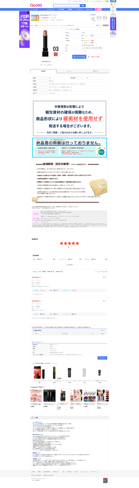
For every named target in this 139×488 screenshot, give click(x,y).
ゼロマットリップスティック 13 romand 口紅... (84, 380)
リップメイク (62, 25)
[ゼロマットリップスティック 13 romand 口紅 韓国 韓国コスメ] (84, 372)
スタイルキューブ (45, 15)
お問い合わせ (102, 357)
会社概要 (33, 471)
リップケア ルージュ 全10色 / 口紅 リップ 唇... (54, 380)
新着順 (44, 271)
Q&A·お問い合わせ (59, 20)
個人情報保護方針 (46, 471)
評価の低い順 (59, 271)
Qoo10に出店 (97, 1)
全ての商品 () (45, 17)
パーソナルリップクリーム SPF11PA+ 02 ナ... (39, 380)
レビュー (69, 71)
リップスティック (70, 25)
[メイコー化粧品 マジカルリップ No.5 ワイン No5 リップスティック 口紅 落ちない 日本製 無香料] (99, 372)
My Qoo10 (75, 1)
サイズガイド (113, 16)
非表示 (104, 330)
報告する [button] (50, 64)
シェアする (44, 64)
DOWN (114, 36)
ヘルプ (91, 1)
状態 (36, 333)
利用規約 (39, 471)
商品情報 (43, 71)
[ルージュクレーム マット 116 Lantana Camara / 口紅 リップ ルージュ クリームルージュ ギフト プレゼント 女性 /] (69, 372)
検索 (83, 5)
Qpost (87, 1)
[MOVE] (98, 9)
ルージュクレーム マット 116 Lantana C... (69, 380)
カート (113, 8)
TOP (112, 36)
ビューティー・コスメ (44, 25)
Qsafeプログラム (94, 471)
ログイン (70, 1)
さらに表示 (69, 264)
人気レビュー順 (37, 271)
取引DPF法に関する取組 (36, 475)
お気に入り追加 (95, 56)
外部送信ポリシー (56, 471)
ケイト (66, 29)
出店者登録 (69, 471)
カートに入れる (80, 56)
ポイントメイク (54, 25)
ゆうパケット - (89, 40)
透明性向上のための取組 (48, 475)
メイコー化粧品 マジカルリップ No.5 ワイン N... (99, 380)
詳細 (92, 35)
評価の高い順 (50, 271)
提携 (63, 471)
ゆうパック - (89, 42)
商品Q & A (95, 71)
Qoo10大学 (103, 1)
